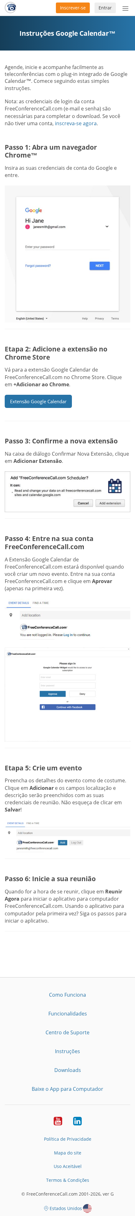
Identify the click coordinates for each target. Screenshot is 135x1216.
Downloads (67, 1070)
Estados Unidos (66, 1208)
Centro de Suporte (67, 1032)
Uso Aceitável (68, 1166)
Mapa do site (67, 1153)
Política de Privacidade (67, 1139)
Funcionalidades (67, 1013)
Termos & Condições (67, 1180)
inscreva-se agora (76, 123)
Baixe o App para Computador (67, 1088)
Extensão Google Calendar (38, 401)
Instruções (67, 1051)
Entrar (105, 8)
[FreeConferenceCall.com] (10, 8)
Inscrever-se (73, 8)
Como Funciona (67, 994)
